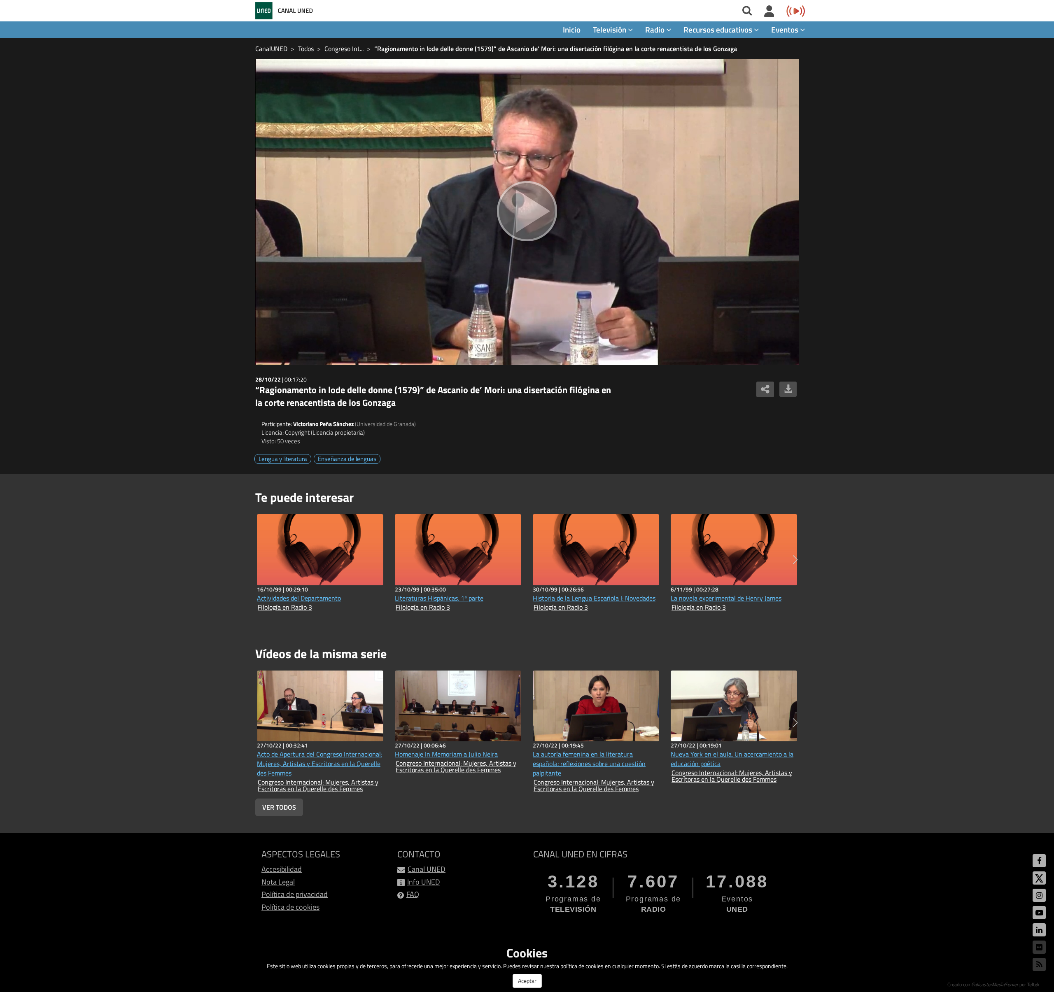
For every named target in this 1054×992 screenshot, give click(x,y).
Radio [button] (655, 29)
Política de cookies (290, 907)
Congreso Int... (344, 49)
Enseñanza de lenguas (347, 458)
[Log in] (769, 11)
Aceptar (527, 980)
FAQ (412, 894)
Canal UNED (426, 869)
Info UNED (423, 881)
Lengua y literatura (283, 458)
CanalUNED (271, 49)
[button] (795, 560)
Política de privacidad (294, 894)
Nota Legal (278, 881)
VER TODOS (279, 807)
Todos (306, 49)
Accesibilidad (281, 869)
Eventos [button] (785, 29)
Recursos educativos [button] (718, 29)
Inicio (572, 29)
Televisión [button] (610, 29)
